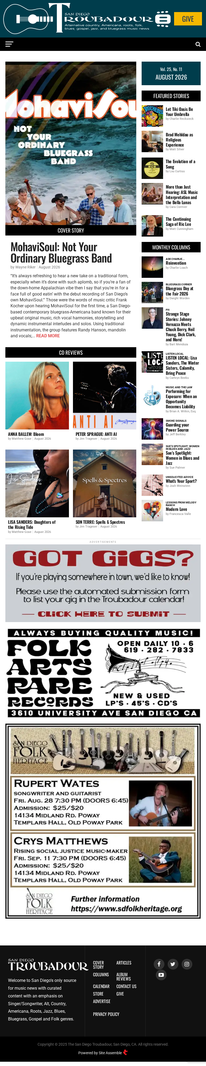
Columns (101, 974)
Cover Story (98, 964)
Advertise (102, 1001)
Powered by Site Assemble (100, 1053)
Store (98, 993)
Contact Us (126, 986)
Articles (123, 962)
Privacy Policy (106, 1014)
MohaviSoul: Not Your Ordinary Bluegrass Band (61, 252)
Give (188, 18)
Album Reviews (123, 976)
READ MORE (48, 335)
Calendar (101, 986)
